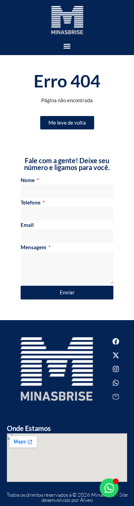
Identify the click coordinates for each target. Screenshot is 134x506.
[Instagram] (116, 369)
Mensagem (34, 247)
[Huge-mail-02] (116, 396)
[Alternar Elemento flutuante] (109, 487)
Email (27, 225)
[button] (67, 46)
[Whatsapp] (116, 383)
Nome (28, 180)
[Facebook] (116, 341)
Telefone (31, 202)
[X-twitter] (116, 355)
